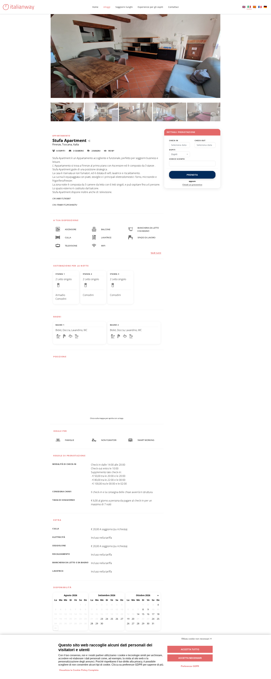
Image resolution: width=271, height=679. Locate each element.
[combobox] (179, 154)
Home (95, 6)
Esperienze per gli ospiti (150, 6)
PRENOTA (192, 174)
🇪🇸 (254, 7)
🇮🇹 (249, 6)
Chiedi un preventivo (192, 184)
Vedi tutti (156, 252)
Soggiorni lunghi (124, 6)
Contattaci (173, 6)
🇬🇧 (243, 7)
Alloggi (106, 6)
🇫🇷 (260, 7)
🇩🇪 (265, 7)
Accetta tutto (190, 649)
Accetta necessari (190, 658)
